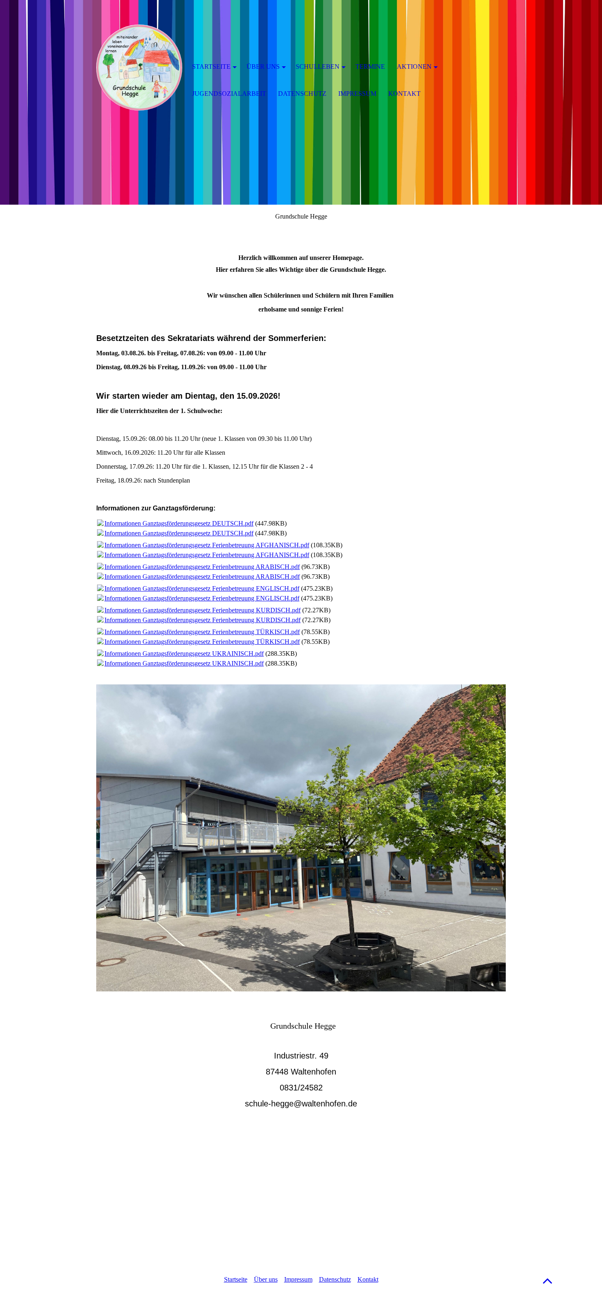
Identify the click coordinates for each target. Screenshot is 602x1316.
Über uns (266, 1279)
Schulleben (317, 66)
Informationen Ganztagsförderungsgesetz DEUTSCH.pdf (178, 523)
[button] (547, 1280)
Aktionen (414, 66)
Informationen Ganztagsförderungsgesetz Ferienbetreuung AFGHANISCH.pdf (206, 545)
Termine (370, 66)
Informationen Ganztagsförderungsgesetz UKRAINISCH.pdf (184, 653)
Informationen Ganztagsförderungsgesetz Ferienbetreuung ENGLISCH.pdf (201, 588)
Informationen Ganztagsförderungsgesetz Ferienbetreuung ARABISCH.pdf (202, 566)
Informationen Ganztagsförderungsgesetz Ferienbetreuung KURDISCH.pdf (202, 610)
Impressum (298, 1279)
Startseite (235, 1279)
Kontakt (368, 1279)
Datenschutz (335, 1279)
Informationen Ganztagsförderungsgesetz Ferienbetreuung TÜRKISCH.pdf (202, 631)
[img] (139, 68)
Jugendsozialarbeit (229, 93)
